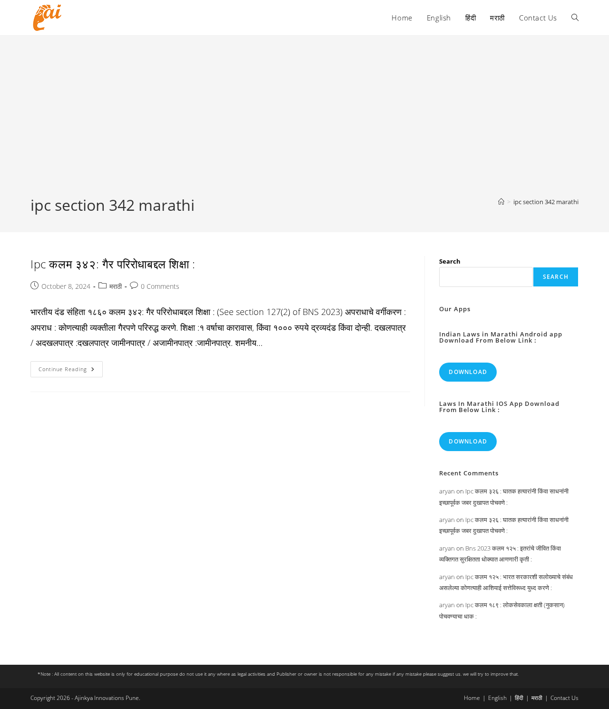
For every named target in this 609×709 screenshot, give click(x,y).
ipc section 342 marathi (546, 201)
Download (468, 372)
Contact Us (564, 698)
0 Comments (160, 286)
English (497, 698)
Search (450, 261)
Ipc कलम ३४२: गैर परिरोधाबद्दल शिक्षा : (113, 264)
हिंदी (519, 698)
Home (472, 698)
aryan (447, 491)
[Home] (501, 201)
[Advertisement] (304, 123)
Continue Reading (71, 370)
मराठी (115, 286)
